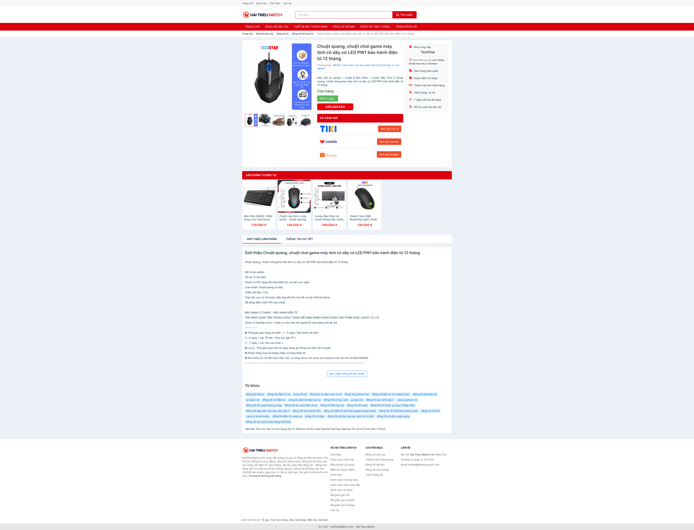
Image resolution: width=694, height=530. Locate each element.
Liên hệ (287, 3)
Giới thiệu (275, 3)
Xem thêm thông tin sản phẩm (347, 373)
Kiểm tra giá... (328, 98)
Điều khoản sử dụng (342, 464)
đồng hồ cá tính (430, 410)
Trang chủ (247, 3)
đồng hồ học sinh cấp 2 (380, 399)
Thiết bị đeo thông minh (310, 26)
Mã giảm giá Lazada (342, 499)
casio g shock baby (257, 416)
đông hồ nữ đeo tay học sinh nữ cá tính (350, 416)
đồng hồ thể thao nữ (425, 394)
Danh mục (261, 3)
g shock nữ (252, 399)
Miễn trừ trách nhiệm (342, 469)
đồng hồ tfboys (255, 394)
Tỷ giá (265, 519)
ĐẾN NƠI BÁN (335, 107)
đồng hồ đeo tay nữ (332, 405)
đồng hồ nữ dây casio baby (393, 416)
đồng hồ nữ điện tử (274, 399)
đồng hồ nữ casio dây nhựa (301, 405)
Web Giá (312, 519)
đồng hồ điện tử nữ (278, 394)
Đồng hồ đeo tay (276, 26)
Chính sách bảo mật (342, 459)
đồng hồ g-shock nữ (357, 394)
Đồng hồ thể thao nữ (302, 33)
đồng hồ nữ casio (357, 405)
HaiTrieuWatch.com (342, 526)
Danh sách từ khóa (341, 489)
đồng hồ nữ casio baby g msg (264, 405)
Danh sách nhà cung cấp (345, 484)
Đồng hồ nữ (283, 33)
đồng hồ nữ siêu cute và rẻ (326, 394)
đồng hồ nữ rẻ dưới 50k (307, 410)
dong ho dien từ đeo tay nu (304, 399)
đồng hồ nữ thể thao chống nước (398, 410)
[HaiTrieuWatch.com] (262, 14)
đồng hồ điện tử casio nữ (287, 416)
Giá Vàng (300, 519)
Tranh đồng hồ (406, 26)
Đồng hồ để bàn (344, 26)
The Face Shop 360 (282, 519)
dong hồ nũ (300, 394)
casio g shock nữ (407, 399)
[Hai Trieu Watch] (260, 450)
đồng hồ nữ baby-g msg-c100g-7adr (393, 405)
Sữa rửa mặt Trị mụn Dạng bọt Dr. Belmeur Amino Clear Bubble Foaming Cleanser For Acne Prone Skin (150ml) (320, 428)
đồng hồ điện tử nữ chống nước (391, 394)
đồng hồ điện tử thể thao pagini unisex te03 (350, 410)
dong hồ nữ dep (314, 416)
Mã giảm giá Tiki (340, 494)
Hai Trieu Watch (365, 526)
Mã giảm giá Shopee (342, 505)
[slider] (251, 120)
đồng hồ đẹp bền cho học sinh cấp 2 (268, 410)
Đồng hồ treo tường (375, 26)
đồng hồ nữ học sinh (336, 399)
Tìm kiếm (406, 15)
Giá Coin (323, 519)
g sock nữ (357, 399)
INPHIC (337, 65)
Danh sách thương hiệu (344, 479)
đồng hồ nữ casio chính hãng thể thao (268, 421)
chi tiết (299, 239)
